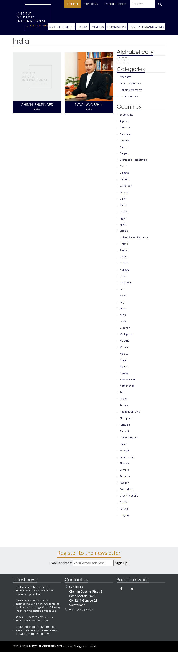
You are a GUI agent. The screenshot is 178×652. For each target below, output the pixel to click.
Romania (125, 431)
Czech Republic (129, 495)
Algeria (123, 121)
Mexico (124, 353)
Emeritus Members (130, 83)
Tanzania (125, 424)
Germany (125, 127)
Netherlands (127, 385)
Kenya (123, 314)
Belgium (124, 153)
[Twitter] (132, 588)
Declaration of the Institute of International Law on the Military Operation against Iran (34, 591)
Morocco (125, 347)
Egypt (123, 218)
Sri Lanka (125, 476)
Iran (122, 289)
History (83, 27)
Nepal (123, 359)
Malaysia (124, 340)
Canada (124, 192)
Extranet (72, 4)
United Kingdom (129, 437)
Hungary (124, 269)
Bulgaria (124, 172)
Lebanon (125, 327)
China (123, 204)
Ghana (123, 256)
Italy (122, 302)
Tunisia (123, 502)
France (123, 250)
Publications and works (147, 27)
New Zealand (127, 379)
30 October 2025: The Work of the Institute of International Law (35, 619)
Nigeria (124, 366)
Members (98, 27)
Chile (123, 198)
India (122, 276)
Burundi (124, 179)
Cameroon (126, 185)
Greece (124, 263)
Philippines (126, 418)
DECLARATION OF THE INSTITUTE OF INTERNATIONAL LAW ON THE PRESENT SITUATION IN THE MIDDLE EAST (37, 630)
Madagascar (126, 334)
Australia (124, 140)
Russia (123, 444)
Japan (123, 308)
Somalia (124, 469)
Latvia (123, 321)
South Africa (127, 114)
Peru (122, 392)
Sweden (124, 482)
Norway (124, 373)
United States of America (134, 237)
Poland (124, 398)
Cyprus (123, 211)
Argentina (125, 133)
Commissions (116, 27)
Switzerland (126, 489)
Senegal (124, 450)
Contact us (91, 4)
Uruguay (124, 515)
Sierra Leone (127, 457)
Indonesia (125, 282)
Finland (124, 243)
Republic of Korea (130, 411)
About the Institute (61, 27)
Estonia (124, 230)
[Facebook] (121, 588)
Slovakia (124, 463)
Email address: (61, 563)
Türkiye (124, 508)
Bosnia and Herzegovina (133, 159)
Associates (125, 76)
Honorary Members (131, 89)
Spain (123, 224)
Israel (123, 295)
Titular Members (129, 96)
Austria (123, 147)
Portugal (124, 405)
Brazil (123, 166)
